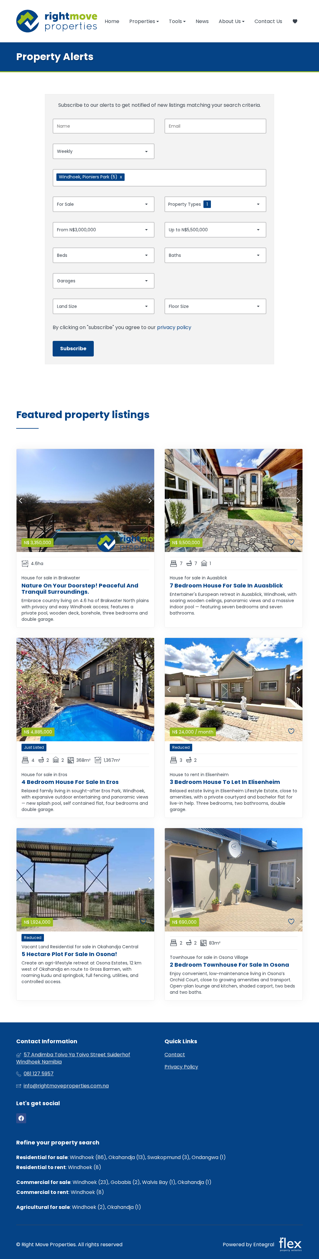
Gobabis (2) (125, 1182)
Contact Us (268, 21)
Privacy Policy (181, 1066)
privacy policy (174, 327)
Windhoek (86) (88, 1157)
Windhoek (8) (84, 1167)
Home (112, 21)
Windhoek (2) (88, 1207)
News (202, 21)
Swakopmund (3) (168, 1157)
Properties (142, 21)
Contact (174, 1054)
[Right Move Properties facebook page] (21, 1118)
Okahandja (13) (126, 1157)
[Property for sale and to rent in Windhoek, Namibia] (56, 21)
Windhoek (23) (90, 1182)
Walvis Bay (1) (158, 1182)
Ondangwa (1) (209, 1157)
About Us (230, 21)
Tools (176, 21)
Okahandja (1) (195, 1182)
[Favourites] (295, 21)
